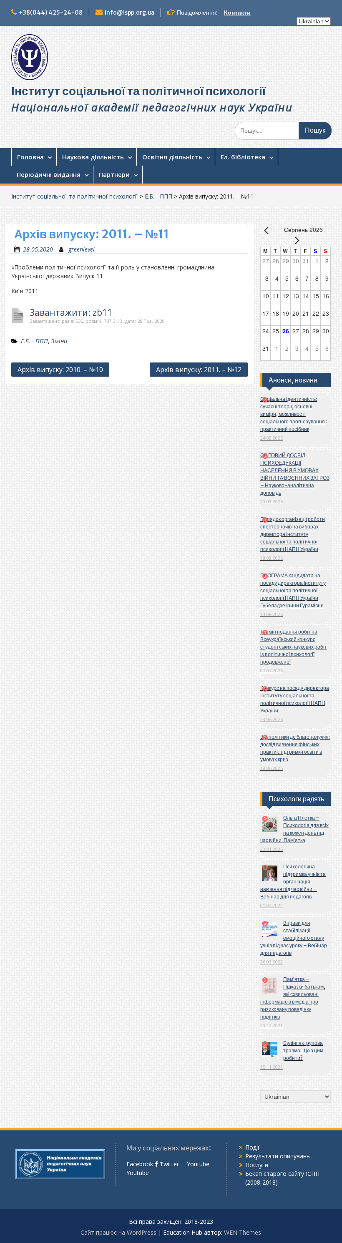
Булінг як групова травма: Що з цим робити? (303, 1050)
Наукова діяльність (93, 157)
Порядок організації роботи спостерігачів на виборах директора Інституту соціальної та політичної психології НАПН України (292, 534)
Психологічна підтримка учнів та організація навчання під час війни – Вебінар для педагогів (293, 881)
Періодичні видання (48, 174)
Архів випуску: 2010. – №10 (60, 369)
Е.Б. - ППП (158, 196)
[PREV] (268, 230)
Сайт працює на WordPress (118, 1232)
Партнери (114, 174)
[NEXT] (295, 240)
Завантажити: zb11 (71, 312)
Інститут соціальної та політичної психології (138, 90)
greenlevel (81, 249)
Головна (30, 157)
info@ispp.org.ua (129, 12)
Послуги (256, 1165)
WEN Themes (242, 1232)
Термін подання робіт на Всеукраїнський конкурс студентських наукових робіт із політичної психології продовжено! (293, 647)
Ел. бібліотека (243, 157)
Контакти (237, 12)
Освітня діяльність (172, 157)
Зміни (59, 341)
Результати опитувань (277, 1156)
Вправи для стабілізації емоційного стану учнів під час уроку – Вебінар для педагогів (293, 938)
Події (252, 1147)
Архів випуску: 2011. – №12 (198, 369)
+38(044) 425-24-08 (51, 12)
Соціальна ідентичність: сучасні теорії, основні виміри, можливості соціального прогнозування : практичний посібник (293, 414)
